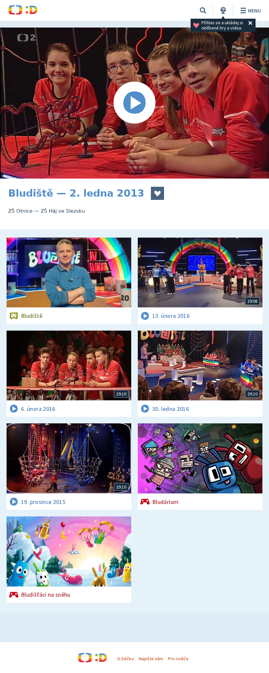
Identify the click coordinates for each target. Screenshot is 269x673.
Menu (254, 10)
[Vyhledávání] (203, 10)
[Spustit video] (134, 103)
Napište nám (151, 659)
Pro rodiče (178, 659)
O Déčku (125, 659)
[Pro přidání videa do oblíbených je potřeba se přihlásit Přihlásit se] (157, 193)
